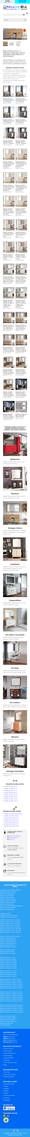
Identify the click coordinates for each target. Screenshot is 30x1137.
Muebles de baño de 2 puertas (8, 972)
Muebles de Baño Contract (7, 951)
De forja (15, 668)
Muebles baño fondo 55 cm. (11, 824)
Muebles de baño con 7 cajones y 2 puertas (11, 1012)
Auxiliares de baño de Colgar (7, 1016)
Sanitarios (7, 1098)
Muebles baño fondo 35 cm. (11, 816)
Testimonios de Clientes (10, 1062)
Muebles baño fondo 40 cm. (11, 818)
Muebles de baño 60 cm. (10, 788)
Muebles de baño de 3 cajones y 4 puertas (11, 997)
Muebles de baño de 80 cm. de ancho (10, 925)
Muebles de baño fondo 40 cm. (8, 940)
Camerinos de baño (5, 1025)
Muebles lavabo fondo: (12, 811)
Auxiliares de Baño (9, 1084)
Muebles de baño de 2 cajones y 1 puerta (11, 982)
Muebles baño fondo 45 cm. (11, 820)
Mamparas (7, 1100)
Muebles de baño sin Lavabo (7, 953)
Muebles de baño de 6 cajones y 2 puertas (11, 1010)
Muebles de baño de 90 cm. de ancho (10, 927)
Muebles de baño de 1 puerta (8, 971)
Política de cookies (9, 1076)
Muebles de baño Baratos (7, 904)
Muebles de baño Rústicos (7, 895)
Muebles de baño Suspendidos (8, 900)
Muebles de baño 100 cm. (11, 797)
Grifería (6, 1093)
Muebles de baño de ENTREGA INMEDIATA (11, 906)
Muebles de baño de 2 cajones (8, 959)
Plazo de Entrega (8, 1058)
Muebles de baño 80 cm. (10, 792)
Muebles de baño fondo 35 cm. (8, 938)
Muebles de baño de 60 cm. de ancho (10, 921)
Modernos (15, 459)
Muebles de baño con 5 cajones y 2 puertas (11, 1008)
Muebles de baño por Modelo (8, 892)
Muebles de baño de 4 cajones (8, 962)
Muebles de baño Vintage (7, 897)
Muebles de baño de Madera (8, 907)
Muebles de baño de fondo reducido (10, 936)
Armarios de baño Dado (6, 1023)
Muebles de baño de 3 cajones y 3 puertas (11, 995)
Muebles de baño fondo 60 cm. (8, 947)
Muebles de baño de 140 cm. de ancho (10, 932)
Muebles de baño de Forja (7, 909)
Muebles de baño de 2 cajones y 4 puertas (11, 986)
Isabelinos (15, 564)
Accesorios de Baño (9, 1095)
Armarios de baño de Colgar (7, 1019)
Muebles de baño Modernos (7, 893)
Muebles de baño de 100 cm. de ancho (10, 928)
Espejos (6, 1086)
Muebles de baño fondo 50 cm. (8, 943)
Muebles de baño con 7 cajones (8, 968)
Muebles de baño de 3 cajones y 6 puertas (11, 999)
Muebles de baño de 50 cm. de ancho (10, 920)
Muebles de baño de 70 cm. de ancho (10, 923)
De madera (15, 702)
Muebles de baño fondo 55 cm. (8, 945)
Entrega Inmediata (15, 771)
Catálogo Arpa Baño (5, 913)
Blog (5, 1065)
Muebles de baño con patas (7, 902)
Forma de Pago (8, 1055)
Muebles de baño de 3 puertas (8, 974)
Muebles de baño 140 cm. (11, 801)
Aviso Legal (7, 1072)
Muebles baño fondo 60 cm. (11, 826)
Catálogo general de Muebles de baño (10, 890)
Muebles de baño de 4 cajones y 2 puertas (11, 1005)
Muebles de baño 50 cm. (10, 786)
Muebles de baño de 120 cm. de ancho (10, 930)
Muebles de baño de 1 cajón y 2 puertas (11, 981)
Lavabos (6, 1091)
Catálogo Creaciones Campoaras (8, 915)
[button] (24, 30)
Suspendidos (15, 600)
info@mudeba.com (13, 837)
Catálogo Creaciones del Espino (8, 917)
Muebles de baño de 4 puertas (8, 976)
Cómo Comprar (8, 1051)
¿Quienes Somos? (8, 1048)
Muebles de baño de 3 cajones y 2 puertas (11, 994)
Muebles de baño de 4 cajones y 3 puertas (11, 1006)
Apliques (6, 1088)
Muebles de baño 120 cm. (11, 799)
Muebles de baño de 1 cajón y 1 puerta (10, 979)
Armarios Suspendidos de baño (8, 1021)
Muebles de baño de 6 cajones (8, 966)
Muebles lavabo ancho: (15, 784)
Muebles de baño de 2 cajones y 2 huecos (11, 988)
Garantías (6, 1060)
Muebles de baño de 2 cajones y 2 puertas (11, 984)
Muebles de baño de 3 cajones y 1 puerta (11, 992)
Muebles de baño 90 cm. (10, 794)
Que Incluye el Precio (9, 1053)
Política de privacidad (10, 1074)
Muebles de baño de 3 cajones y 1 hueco (11, 1001)
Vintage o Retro (15, 528)
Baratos (15, 737)
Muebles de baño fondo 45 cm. (8, 941)
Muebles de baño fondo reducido (13, 813)
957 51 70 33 (11, 836)
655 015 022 (18, 836)
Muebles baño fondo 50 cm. (11, 822)
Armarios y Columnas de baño (8, 1018)
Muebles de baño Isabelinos (7, 899)
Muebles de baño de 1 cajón (7, 957)
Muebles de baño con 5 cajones (8, 964)
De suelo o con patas (15, 634)
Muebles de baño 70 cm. (10, 790)
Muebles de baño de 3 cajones (8, 961)
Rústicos (15, 493)
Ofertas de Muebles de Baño (7, 949)
